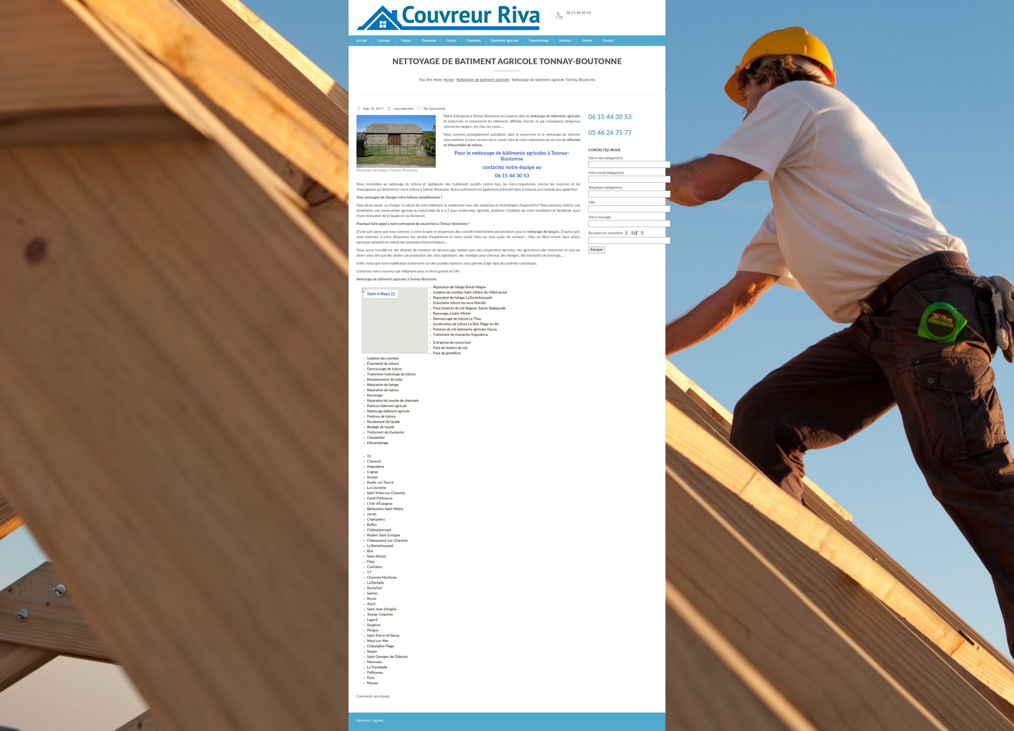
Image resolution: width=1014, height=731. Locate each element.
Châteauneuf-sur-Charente (387, 541)
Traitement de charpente (385, 432)
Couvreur (383, 40)
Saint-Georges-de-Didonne (387, 657)
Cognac (372, 472)
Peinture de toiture (381, 416)
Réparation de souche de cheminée (393, 401)
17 (369, 572)
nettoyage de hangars (543, 232)
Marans (372, 683)
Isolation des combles (383, 358)
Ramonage (375, 395)
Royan (371, 599)
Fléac (371, 562)
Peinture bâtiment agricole (387, 406)
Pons (370, 678)
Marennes (374, 662)
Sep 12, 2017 (373, 108)
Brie (370, 551)
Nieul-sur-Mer (378, 641)
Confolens (374, 567)
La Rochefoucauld (380, 546)
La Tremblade (377, 667)
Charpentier (376, 438)
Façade (451, 40)
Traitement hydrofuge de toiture (391, 374)
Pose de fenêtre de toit (450, 348)
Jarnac (372, 514)
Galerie (587, 40)
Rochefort (374, 588)
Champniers (376, 519)
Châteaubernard (379, 530)
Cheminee (474, 40)
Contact (607, 40)
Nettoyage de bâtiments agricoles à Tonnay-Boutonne (396, 279)
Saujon (372, 651)
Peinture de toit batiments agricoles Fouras (465, 329)
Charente (374, 461)
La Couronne (376, 488)
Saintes (372, 593)
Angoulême (375, 467)
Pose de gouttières (447, 353)
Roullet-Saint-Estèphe (383, 535)
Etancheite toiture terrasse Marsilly (459, 303)
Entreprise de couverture (452, 343)
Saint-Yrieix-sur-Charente (386, 493)
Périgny (373, 630)
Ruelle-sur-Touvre (380, 482)
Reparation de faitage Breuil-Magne (459, 287)
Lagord (372, 620)
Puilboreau (375, 673)
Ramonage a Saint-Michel (452, 313)
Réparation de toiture (383, 390)
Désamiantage (377, 443)
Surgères (374, 625)
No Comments (434, 108)
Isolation (565, 40)
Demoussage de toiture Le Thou (457, 319)
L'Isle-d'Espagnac (380, 504)
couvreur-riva (403, 108)
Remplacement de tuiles (385, 379)
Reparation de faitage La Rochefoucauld (462, 298)
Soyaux (372, 477)
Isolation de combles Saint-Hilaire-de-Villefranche (470, 292)
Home (448, 79)
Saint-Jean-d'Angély (382, 609)
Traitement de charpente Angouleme (460, 335)
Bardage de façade (380, 427)
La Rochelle (375, 583)
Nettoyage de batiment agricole (483, 79)
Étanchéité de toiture (383, 364)
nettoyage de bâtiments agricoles (555, 116)
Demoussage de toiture (384, 369)
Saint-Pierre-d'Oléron (383, 636)
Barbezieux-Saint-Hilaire (385, 509)
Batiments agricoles (504, 40)
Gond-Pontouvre (379, 498)
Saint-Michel (376, 556)
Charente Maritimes (382, 577)
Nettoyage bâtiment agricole (388, 411)
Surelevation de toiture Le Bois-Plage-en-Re (466, 324)
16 (369, 456)
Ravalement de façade (383, 422)
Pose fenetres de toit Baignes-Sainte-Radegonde (469, 308)
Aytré (371, 604)
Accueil (361, 40)
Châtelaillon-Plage (380, 646)
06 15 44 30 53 (578, 13)
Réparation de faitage (383, 385)
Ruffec (372, 525)
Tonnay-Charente (380, 614)
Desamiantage (538, 40)
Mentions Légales (369, 720)
